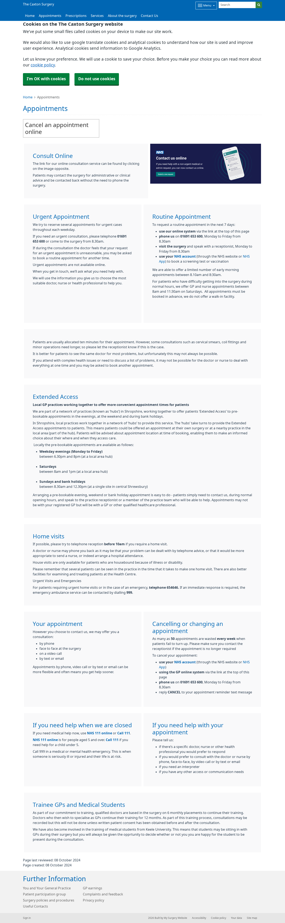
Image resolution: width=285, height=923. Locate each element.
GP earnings (92, 888)
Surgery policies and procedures (48, 900)
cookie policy (43, 65)
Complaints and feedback (103, 894)
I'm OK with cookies (46, 79)
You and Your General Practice (47, 888)
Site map (252, 918)
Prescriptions (76, 15)
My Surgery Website (175, 918)
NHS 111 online (99, 733)
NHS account (185, 256)
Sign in (27, 918)
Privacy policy (93, 900)
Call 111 (123, 733)
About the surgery (122, 15)
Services (97, 15)
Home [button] (30, 15)
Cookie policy (218, 918)
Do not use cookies (96, 79)
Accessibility (199, 918)
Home (28, 97)
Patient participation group (44, 894)
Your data (236, 918)
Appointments (50, 15)
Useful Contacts (35, 906)
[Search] (259, 5)
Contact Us (149, 15)
